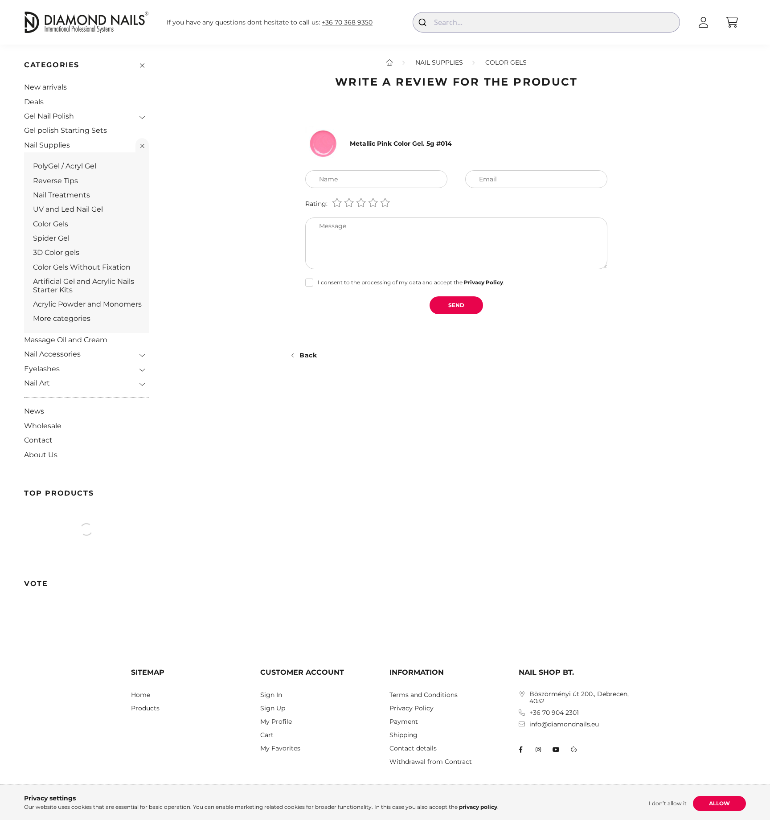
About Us (40, 455)
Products (145, 708)
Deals (34, 102)
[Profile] (703, 22)
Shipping (403, 735)
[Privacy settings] (574, 749)
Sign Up (272, 708)
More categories (61, 318)
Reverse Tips (55, 180)
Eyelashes (42, 369)
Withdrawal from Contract (430, 762)
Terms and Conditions (423, 695)
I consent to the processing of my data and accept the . (411, 282)
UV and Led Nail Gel (68, 209)
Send (456, 305)
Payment (403, 722)
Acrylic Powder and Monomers (87, 304)
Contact (38, 440)
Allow (719, 803)
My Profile (276, 722)
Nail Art (37, 383)
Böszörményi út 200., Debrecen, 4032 (579, 697)
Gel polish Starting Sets (65, 130)
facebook (520, 749)
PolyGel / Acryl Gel (64, 166)
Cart (267, 735)
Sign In (271, 695)
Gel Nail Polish (49, 116)
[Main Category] (389, 62)
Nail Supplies (47, 145)
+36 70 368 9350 (347, 22)
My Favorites (280, 748)
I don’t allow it (668, 803)
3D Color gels (56, 252)
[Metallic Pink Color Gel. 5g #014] (323, 143)
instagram (538, 749)
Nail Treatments (61, 195)
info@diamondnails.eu (564, 724)
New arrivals (45, 87)
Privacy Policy (411, 708)
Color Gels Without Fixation (82, 267)
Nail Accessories (52, 354)
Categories (51, 65)
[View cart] (732, 22)
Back (308, 355)
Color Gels (50, 224)
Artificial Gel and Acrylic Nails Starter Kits (83, 285)
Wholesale (42, 426)
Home (140, 695)
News (34, 411)
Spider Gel (51, 238)
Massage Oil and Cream (65, 340)
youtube (556, 749)
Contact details (413, 748)
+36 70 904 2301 (554, 713)
